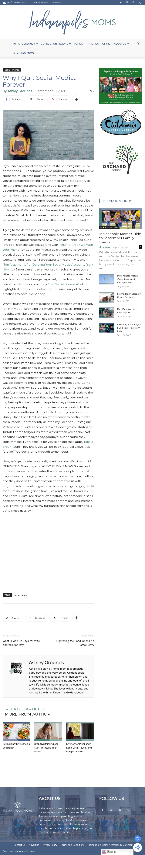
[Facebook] (121, 2)
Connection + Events (54, 43)
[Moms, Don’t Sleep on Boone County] (106, 297)
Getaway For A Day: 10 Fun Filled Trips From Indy (129, 328)
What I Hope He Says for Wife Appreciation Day (21, 643)
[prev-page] (5, 759)
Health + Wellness (11, 70)
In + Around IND (109, 227)
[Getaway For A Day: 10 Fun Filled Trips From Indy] (106, 328)
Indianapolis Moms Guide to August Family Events (127, 279)
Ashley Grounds (20, 91)
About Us (120, 43)
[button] (137, 44)
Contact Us (19, 845)
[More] (76, 99)
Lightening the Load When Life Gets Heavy (75, 643)
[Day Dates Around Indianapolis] (106, 312)
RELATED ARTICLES (25, 709)
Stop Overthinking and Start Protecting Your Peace (46, 748)
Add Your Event (40, 2)
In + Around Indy (24, 43)
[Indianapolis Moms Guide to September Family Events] (120, 218)
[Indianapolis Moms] (72, 22)
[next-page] (11, 759)
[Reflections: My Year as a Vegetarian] (16, 731)
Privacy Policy (50, 845)
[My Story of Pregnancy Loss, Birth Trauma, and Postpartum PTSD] (80, 731)
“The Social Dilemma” (63, 284)
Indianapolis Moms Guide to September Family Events (120, 238)
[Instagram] (127, 2)
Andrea (104, 247)
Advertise (56, 2)
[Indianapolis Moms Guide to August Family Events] (106, 279)
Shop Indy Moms (23, 52)
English (111, 851)
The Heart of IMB (99, 43)
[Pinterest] (133, 2)
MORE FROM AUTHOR (27, 714)
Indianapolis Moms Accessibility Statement (110, 845)
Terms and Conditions (72, 845)
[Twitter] (139, 2)
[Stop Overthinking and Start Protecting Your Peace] (48, 731)
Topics (78, 43)
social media (20, 595)
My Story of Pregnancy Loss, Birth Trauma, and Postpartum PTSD (79, 748)
